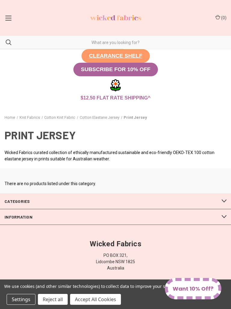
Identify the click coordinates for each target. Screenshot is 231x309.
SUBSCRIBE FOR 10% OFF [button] (115, 69)
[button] (116, 56)
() (223, 17)
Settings (21, 299)
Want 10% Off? (193, 288)
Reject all (53, 299)
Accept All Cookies (95, 299)
